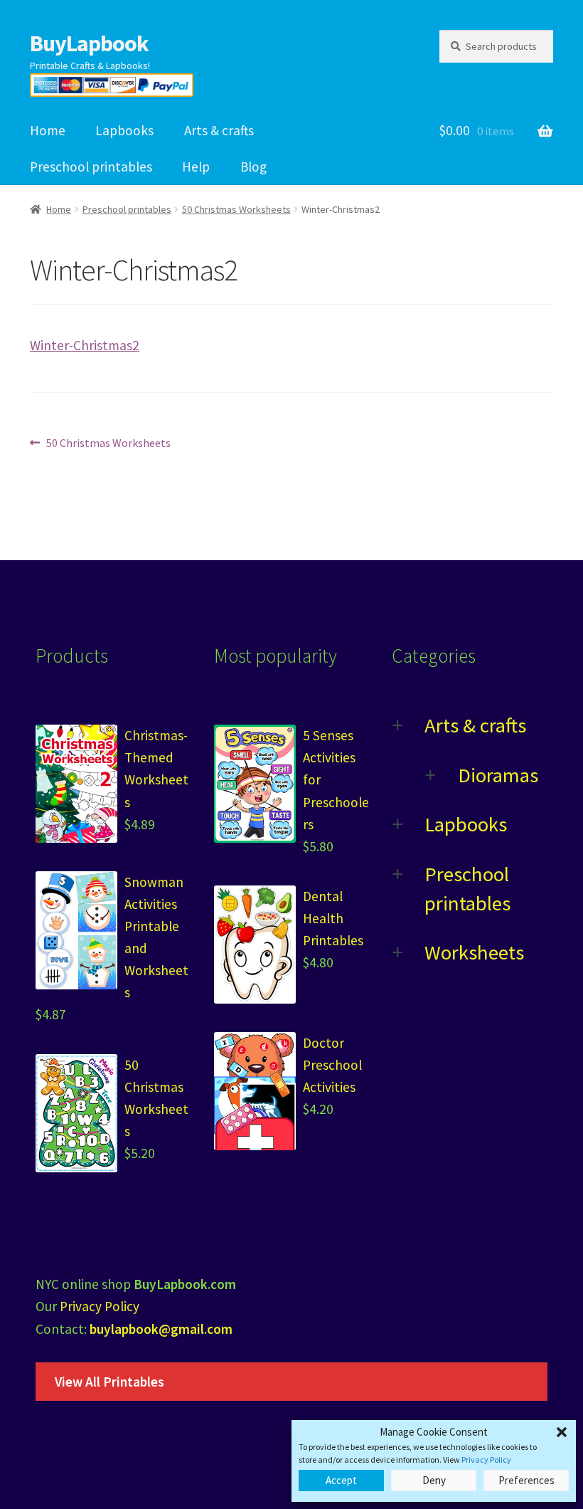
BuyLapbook (89, 43)
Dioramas (498, 775)
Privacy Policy (486, 1459)
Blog (253, 166)
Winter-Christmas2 (84, 345)
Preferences (526, 1480)
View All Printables (109, 1381)
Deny (434, 1480)
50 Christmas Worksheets (236, 209)
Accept (341, 1480)
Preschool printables (91, 166)
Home (47, 130)
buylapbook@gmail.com (161, 1328)
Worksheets (474, 952)
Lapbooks (124, 130)
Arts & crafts (219, 130)
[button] (562, 1432)
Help (196, 166)
